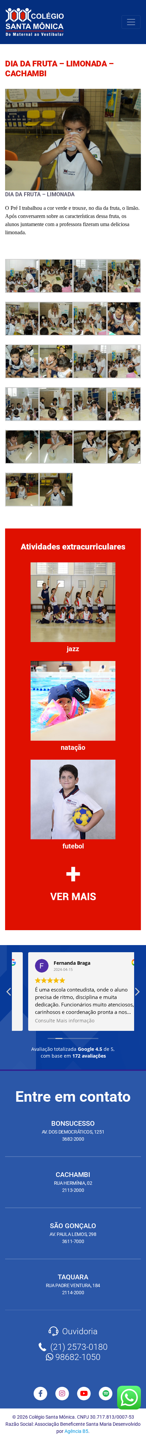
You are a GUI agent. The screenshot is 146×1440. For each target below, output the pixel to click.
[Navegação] (131, 22)
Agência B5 (76, 1431)
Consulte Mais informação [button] (51, 1021)
